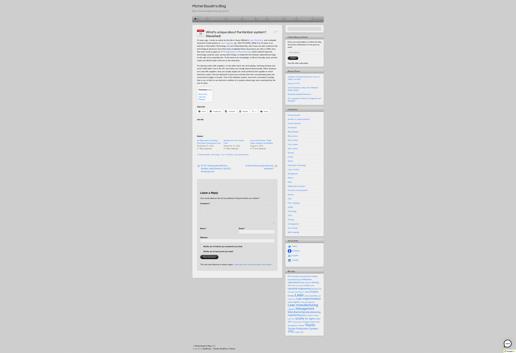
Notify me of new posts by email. (218, 251)
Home (195, 19)
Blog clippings (293, 132)
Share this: (203, 94)
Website (204, 237)
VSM (301, 332)
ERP (289, 285)
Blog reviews (293, 136)
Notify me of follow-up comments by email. (223, 246)
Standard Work (297, 322)
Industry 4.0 (316, 289)
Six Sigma (310, 318)
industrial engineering (299, 288)
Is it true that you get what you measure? (260, 167)
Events (290, 157)
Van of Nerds (293, 228)
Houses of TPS (294, 84)
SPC (290, 322)
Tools (290, 215)
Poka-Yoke (291, 319)
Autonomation (305, 276)
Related (201, 99)
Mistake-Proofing (313, 315)
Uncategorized (293, 224)
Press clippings (294, 203)
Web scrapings (293, 232)
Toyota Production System (303, 328)
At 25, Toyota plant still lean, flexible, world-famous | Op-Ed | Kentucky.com (216, 168)
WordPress (207, 349)
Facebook (295, 251)
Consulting (249, 19)
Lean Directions (256, 40)
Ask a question (234, 19)
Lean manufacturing (241, 155)
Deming (291, 153)
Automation (292, 128)
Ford (293, 285)
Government (299, 285)
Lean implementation (308, 298)
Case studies (293, 144)
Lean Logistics (227, 43)
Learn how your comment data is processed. (253, 264)
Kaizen (314, 291)
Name (203, 228)
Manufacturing (296, 312)
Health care (309, 285)
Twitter (294, 246)
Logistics (291, 309)
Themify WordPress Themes (224, 349)
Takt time (301, 325)
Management (293, 174)
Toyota (310, 325)
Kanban (230, 155)
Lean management (308, 302)
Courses (261, 19)
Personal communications (298, 190)
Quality (290, 207)
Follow (293, 58)
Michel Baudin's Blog (203, 346)
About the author (216, 19)
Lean (299, 295)
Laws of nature (293, 170)
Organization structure (296, 186)
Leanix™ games (275, 19)
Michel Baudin (204, 155)
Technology (215, 155)
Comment (205, 203)
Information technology (295, 292)
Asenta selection (294, 123)
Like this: (202, 97)
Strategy (306, 322)
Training (291, 220)
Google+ (295, 256)
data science (306, 282)
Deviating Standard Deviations (299, 94)
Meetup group (304, 19)
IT (225, 155)
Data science (293, 149)
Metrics (290, 178)
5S (289, 276)
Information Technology (297, 165)
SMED (318, 319)
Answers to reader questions (299, 119)
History (290, 161)
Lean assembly (310, 296)
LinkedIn (295, 260)
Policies (291, 195)
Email (242, 228)
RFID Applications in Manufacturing (236, 52)
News (290, 182)
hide (209, 90)
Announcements (294, 115)
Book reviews (293, 140)
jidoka (307, 292)
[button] (507, 344)
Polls (290, 199)
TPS (291, 331)
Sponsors (290, 19)
